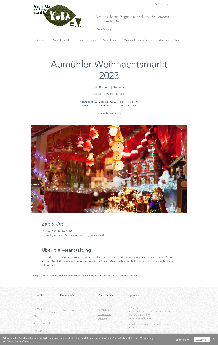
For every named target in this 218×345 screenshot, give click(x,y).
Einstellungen (182, 339)
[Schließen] (214, 339)
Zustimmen (202, 339)
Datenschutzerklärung (18, 341)
